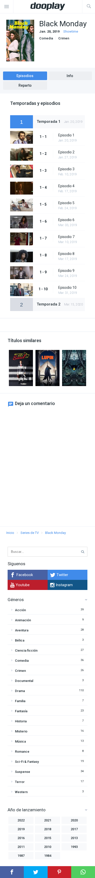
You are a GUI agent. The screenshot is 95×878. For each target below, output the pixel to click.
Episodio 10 (67, 288)
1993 (74, 847)
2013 (74, 838)
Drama (20, 691)
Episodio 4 (66, 186)
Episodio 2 (66, 152)
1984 (47, 856)
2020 (74, 820)
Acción (20, 610)
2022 (21, 820)
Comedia (46, 38)
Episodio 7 (66, 237)
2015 (47, 838)
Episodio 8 (66, 254)
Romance (22, 751)
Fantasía (21, 711)
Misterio (21, 731)
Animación (23, 620)
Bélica (19, 640)
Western (21, 792)
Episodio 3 (66, 169)
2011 (21, 847)
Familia (20, 701)
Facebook (24, 575)
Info (70, 76)
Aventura (21, 630)
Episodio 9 (66, 271)
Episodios (24, 76)
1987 (21, 856)
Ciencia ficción (26, 650)
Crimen (63, 38)
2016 (21, 838)
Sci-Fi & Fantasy (27, 762)
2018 (47, 829)
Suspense (22, 772)
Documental (24, 681)
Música (20, 741)
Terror (20, 782)
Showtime (70, 31)
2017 (74, 829)
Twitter (62, 575)
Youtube (23, 585)
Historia (21, 721)
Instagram (64, 585)
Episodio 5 (66, 203)
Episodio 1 (66, 135)
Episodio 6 (66, 220)
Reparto (25, 85)
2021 (47, 820)
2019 (21, 829)
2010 (47, 847)
